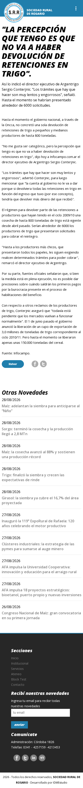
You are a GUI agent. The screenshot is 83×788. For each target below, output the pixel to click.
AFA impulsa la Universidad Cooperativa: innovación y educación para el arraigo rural (39, 569)
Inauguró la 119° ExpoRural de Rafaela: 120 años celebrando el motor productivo (38, 523)
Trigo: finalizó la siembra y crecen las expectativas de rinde (33, 477)
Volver (13, 364)
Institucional (19, 663)
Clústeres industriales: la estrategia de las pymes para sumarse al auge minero (38, 546)
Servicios (17, 669)
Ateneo (16, 674)
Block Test (18, 679)
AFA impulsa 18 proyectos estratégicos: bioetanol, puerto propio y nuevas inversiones (41, 592)
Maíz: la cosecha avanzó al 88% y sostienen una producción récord (38, 454)
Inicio (15, 658)
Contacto (17, 684)
